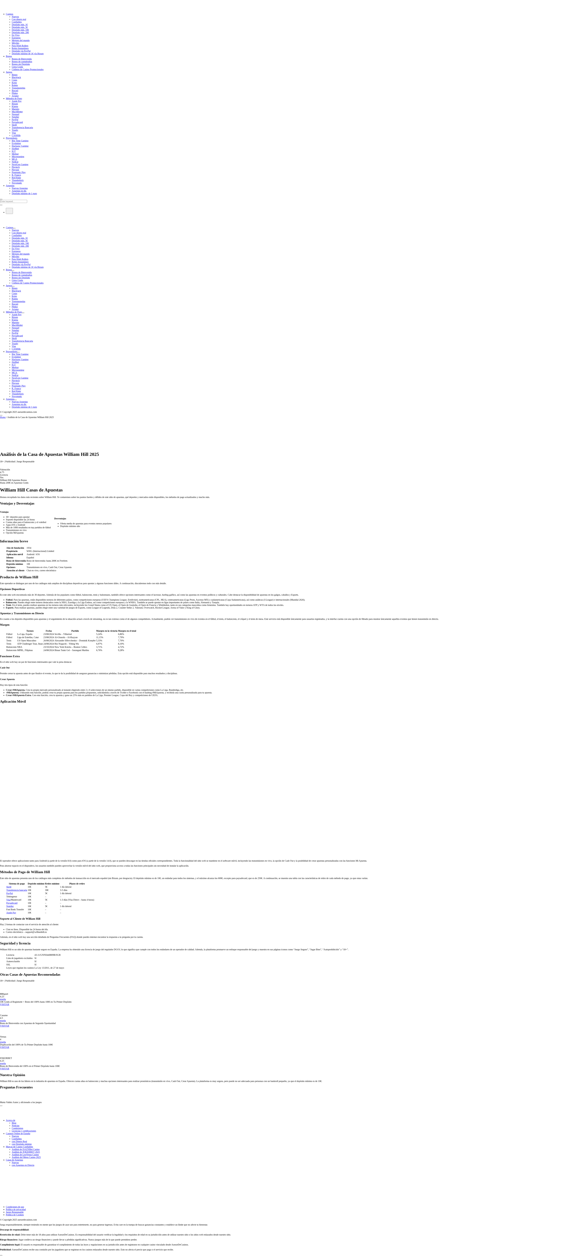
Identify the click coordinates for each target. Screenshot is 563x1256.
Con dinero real (19, 19)
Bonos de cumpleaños (22, 61)
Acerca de (10, 1120)
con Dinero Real (19, 1141)
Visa (14, 133)
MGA (14, 159)
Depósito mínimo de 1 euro (24, 193)
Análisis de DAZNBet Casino (26, 1149)
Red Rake (16, 177)
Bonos (9, 56)
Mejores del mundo (21, 40)
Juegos (9, 72)
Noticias (15, 1125)
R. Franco (16, 175)
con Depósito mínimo (22, 1144)
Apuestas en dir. (19, 191)
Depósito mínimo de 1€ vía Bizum (28, 53)
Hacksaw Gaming (20, 146)
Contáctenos (17, 1128)
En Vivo (15, 35)
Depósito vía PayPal (21, 51)
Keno (14, 82)
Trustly (15, 130)
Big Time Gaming (20, 140)
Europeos (16, 38)
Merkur (15, 154)
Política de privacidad (16, 1209)
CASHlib (16, 135)
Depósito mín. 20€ (20, 32)
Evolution (16, 143)
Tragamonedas (18, 88)
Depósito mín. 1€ (20, 24)
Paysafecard (17, 122)
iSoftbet (15, 148)
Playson (15, 169)
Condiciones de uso (15, 1207)
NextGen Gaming (20, 164)
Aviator (15, 96)
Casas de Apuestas (14, 1160)
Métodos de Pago (14, 98)
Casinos (9, 14)
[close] (1, 1105)
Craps (14, 80)
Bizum (15, 103)
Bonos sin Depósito (21, 64)
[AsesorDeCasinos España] (19, 9)
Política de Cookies (15, 1214)
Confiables (17, 22)
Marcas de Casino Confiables (19, 1146)
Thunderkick (18, 180)
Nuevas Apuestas (20, 188)
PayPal (15, 119)
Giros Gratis (17, 67)
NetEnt (15, 162)
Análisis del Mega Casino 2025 (26, 1157)
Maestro (15, 109)
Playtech (16, 167)
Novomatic (17, 183)
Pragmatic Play (19, 172)
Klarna (15, 106)
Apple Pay (17, 101)
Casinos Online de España (18, 1133)
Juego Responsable (15, 1212)
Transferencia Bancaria (22, 127)
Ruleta (15, 85)
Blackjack (16, 77)
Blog (14, 1123)
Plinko (15, 93)
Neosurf (15, 114)
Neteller (15, 117)
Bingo (14, 74)
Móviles (15, 43)
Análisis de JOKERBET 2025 (26, 1152)
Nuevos (15, 16)
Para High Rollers (20, 45)
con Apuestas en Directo (23, 1165)
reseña (3, 999)
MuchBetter (17, 111)
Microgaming (18, 156)
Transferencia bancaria (16, 890)
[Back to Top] (1, 1255)
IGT (14, 151)
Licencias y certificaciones (24, 1131)
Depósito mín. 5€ (20, 27)
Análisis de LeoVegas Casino (25, 1154)
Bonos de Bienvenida (22, 59)
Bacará (15, 90)
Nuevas (15, 1162)
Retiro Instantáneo (20, 48)
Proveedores (11, 138)
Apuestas (10, 185)
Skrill (14, 125)
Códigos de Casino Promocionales (28, 69)
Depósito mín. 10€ (20, 30)
